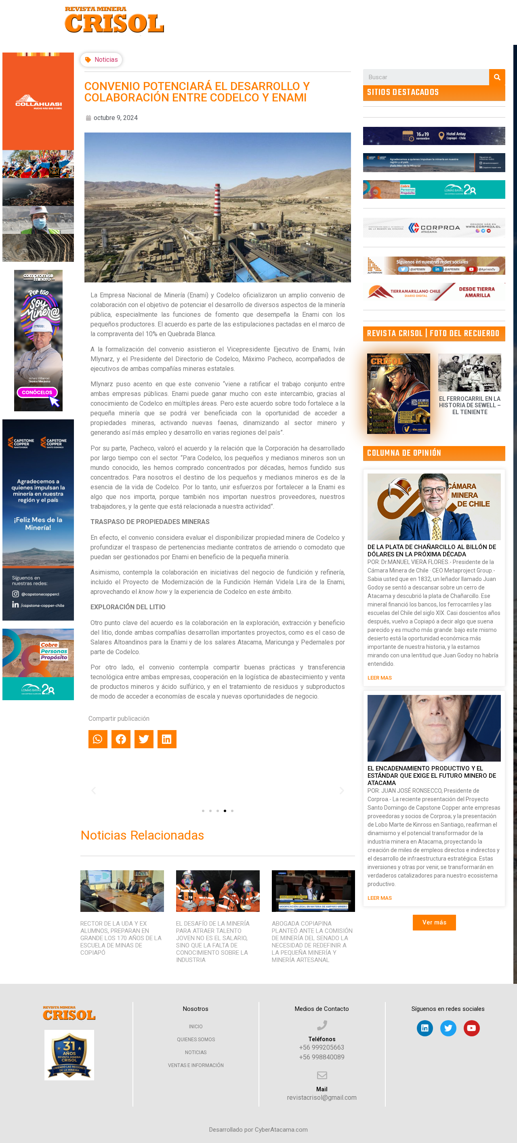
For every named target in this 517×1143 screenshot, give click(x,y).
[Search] (497, 77)
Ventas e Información (196, 1065)
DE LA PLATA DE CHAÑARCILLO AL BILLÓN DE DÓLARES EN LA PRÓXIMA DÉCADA (432, 550)
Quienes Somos (196, 1039)
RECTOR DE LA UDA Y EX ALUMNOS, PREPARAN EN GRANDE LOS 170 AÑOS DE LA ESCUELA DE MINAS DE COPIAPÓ (121, 938)
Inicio (196, 1026)
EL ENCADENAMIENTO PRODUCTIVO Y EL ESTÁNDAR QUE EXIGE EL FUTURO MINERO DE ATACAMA (432, 776)
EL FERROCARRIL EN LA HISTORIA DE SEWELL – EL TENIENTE (470, 406)
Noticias (106, 59)
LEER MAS (380, 678)
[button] (203, 811)
